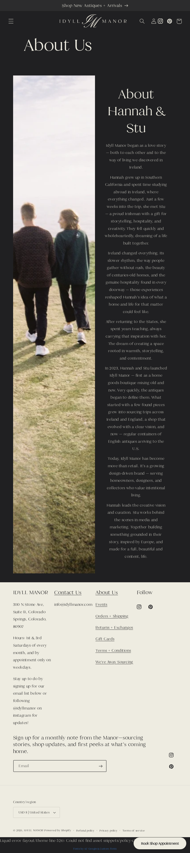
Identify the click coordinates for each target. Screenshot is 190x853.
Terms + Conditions (113, 650)
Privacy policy (108, 830)
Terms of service (133, 830)
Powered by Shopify (57, 830)
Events (101, 604)
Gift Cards (104, 638)
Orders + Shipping (111, 616)
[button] (11, 21)
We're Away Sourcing (114, 661)
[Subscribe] (100, 766)
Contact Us (67, 592)
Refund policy (85, 830)
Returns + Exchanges (114, 627)
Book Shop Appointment (160, 843)
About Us (106, 592)
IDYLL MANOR (34, 830)
